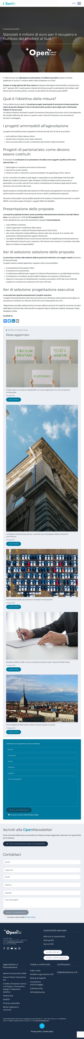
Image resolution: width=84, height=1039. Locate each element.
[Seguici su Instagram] (8, 948)
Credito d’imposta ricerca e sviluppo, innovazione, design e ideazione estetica (14, 988)
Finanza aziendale (11, 1003)
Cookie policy (48, 1031)
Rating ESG (49, 940)
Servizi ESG (49, 944)
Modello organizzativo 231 (41, 974)
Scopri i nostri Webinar (56, 958)
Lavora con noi (53, 952)
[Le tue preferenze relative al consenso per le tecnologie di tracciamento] (4, 4)
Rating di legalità (38, 978)
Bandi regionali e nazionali (11, 1008)
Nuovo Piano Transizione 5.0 (14, 978)
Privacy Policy (33, 815)
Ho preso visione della (19, 815)
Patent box (8, 996)
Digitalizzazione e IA (67, 972)
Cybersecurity (36, 988)
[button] (76, 3)
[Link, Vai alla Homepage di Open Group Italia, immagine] (9, 3)
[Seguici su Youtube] (12, 948)
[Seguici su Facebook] (4, 948)
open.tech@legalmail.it (42, 1020)
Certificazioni (63, 964)
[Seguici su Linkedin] (15, 948)
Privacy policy (36, 1031)
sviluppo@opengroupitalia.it (15, 942)
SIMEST (6, 999)
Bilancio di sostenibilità (54, 936)
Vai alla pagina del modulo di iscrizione (27, 844)
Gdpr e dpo (35, 970)
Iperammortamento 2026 (14, 973)
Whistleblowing (37, 992)
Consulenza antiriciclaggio (36, 983)
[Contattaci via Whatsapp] (19, 948)
